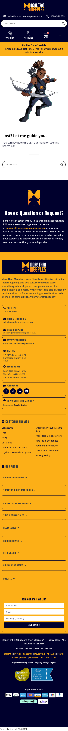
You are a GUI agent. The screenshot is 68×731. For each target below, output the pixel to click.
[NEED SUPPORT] (4, 329)
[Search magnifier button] (63, 23)
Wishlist (10, 37)
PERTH (60, 654)
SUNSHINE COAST (36, 657)
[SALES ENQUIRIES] (4, 319)
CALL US (11, 308)
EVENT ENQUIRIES (16, 340)
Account (28, 37)
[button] (60, 35)
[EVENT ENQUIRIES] (4, 340)
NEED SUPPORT (15, 329)
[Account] (28, 33)
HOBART (23, 657)
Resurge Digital (49, 662)
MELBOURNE (39, 654)
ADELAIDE (51, 654)
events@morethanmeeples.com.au (19, 343)
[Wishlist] (9, 33)
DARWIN (14, 657)
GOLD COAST (51, 657)
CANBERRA (27, 654)
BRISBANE (8, 654)
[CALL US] (4, 308)
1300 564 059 (10, 311)
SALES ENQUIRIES (16, 319)
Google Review (20, 405)
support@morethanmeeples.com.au (26, 227)
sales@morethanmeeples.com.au (18, 322)
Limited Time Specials (34, 45)
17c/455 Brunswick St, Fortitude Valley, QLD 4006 (15, 358)
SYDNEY (17, 654)
